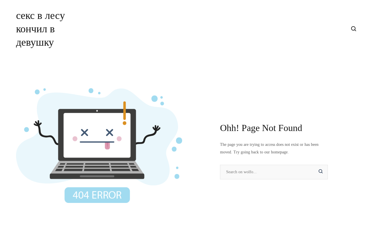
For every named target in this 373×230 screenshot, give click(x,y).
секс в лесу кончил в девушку (40, 29)
